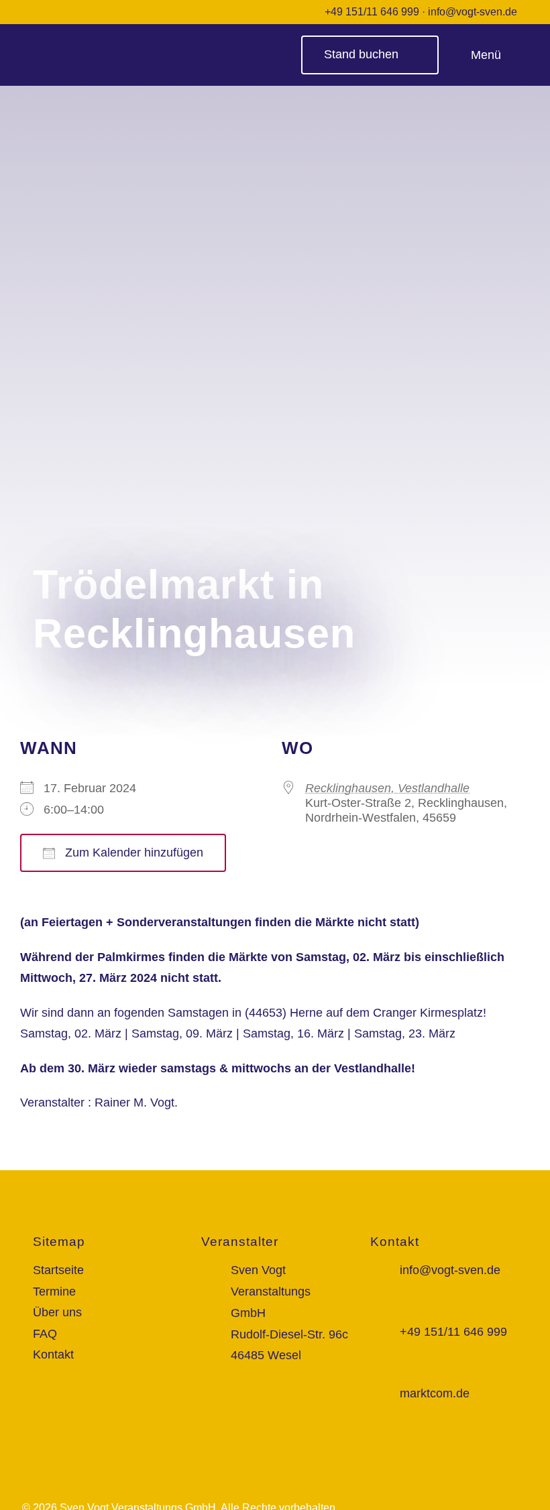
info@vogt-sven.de (472, 11)
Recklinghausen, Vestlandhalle (387, 788)
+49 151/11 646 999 (372, 11)
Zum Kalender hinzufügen (132, 852)
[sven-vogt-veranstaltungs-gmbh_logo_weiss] (102, 41)
